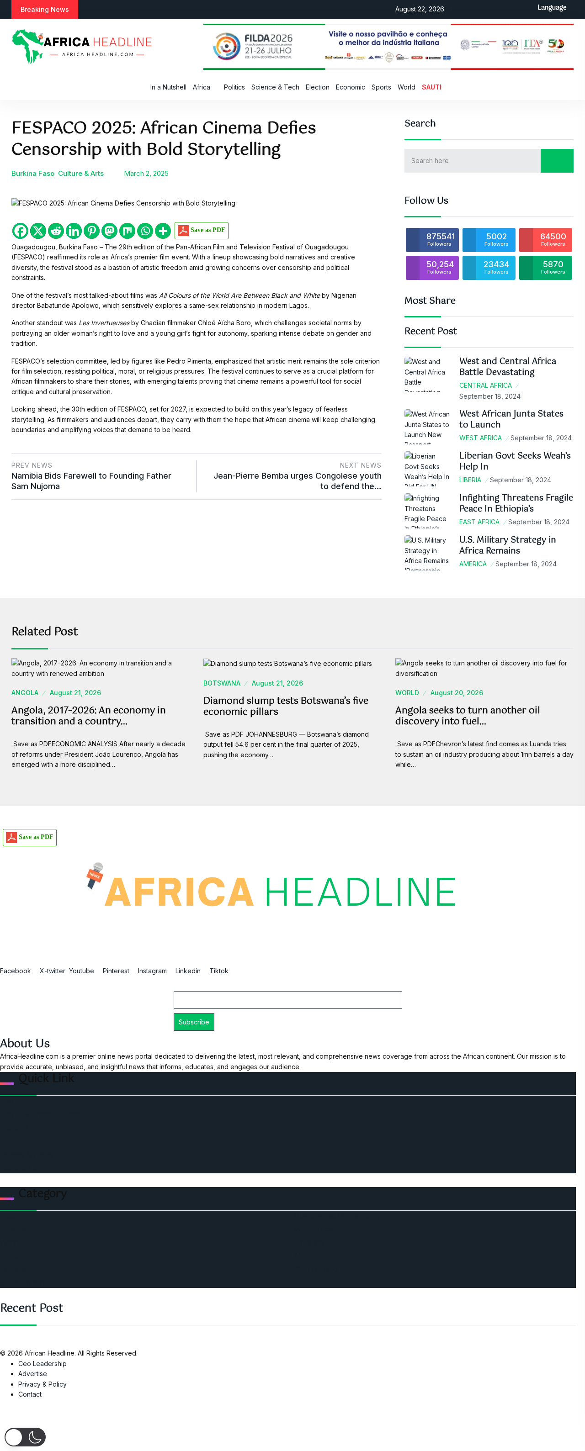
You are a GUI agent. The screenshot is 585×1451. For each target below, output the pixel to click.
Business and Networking (337, 1215)
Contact (30, 1394)
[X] (38, 231)
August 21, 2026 (75, 692)
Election (318, 87)
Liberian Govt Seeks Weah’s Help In (515, 461)
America (473, 564)
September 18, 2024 (490, 396)
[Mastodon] (109, 231)
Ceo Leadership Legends (41, 1114)
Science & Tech (275, 87)
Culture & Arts (81, 173)
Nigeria (306, 1256)
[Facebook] (20, 231)
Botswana (221, 683)
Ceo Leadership (42, 1363)
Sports (381, 87)
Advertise (32, 1373)
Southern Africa (26, 1282)
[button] (25, 1437)
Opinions (309, 1242)
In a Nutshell (168, 87)
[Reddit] (56, 231)
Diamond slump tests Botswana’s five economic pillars (285, 707)
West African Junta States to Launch (511, 419)
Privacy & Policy (27, 1154)
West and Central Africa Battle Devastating (507, 367)
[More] (163, 231)
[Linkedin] (74, 231)
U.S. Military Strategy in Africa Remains (507, 545)
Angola (24, 692)
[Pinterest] (92, 231)
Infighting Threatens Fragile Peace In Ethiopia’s (516, 503)
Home (10, 1100)
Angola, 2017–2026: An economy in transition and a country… (88, 717)
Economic (350, 87)
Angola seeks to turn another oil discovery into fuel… (467, 717)
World (406, 87)
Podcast (13, 1127)
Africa (201, 87)
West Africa (480, 438)
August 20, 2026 (457, 692)
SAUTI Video (316, 1269)
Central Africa (485, 385)
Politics (234, 87)
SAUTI (431, 87)
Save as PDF (207, 230)
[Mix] (127, 231)
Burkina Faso (32, 173)
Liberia (470, 480)
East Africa (479, 522)
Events (11, 1140)
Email (181, 986)
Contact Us (19, 1167)
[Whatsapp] (145, 231)
